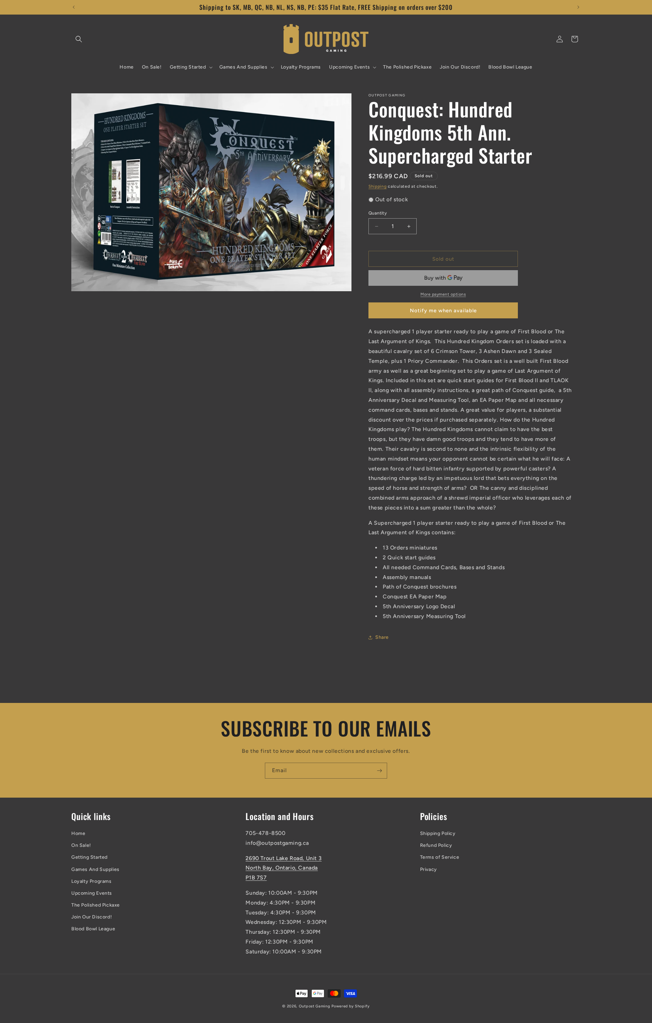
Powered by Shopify (350, 1006)
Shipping (377, 186)
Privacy (428, 869)
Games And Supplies (95, 869)
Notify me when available (443, 311)
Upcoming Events (91, 893)
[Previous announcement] (73, 7)
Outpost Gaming (314, 1006)
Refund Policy (436, 845)
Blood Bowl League (93, 929)
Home (78, 833)
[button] (78, 39)
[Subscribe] (379, 771)
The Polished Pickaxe (95, 905)
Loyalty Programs (91, 881)
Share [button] (382, 637)
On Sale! (81, 845)
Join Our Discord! (91, 917)
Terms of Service (439, 857)
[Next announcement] (578, 7)
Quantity (377, 213)
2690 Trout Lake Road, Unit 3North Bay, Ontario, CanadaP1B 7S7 (284, 868)
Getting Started (89, 857)
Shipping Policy (438, 833)
